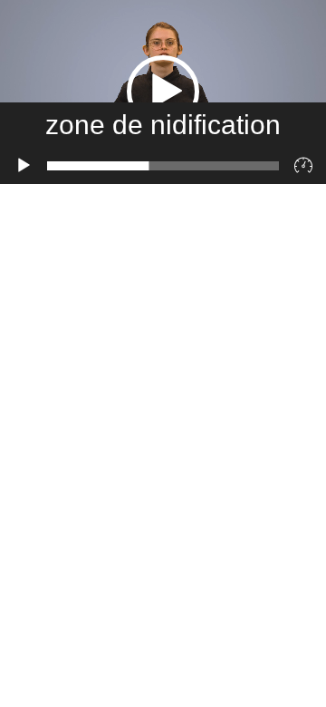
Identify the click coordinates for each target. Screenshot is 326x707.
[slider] (163, 165)
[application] (163, 92)
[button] (163, 91)
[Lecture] (23, 166)
